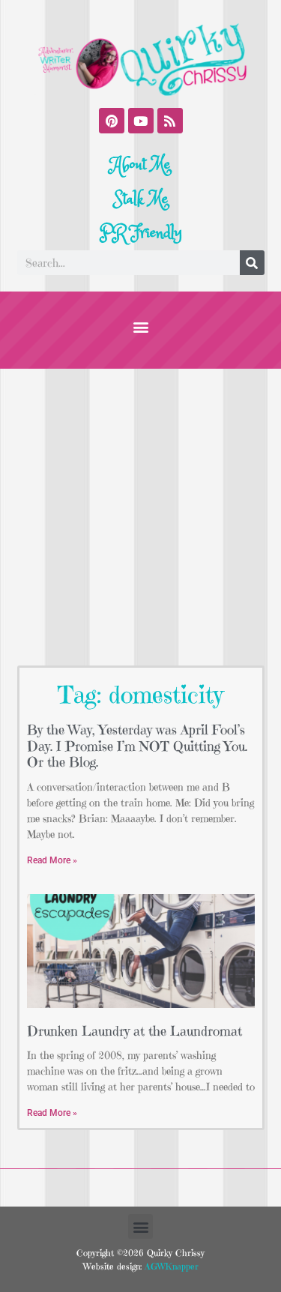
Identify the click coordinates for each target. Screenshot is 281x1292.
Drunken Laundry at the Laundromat (134, 1030)
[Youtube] (141, 120)
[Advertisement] (140, 516)
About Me (140, 164)
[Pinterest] (111, 120)
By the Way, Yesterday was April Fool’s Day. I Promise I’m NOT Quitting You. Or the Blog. (137, 745)
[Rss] (170, 120)
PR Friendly (141, 233)
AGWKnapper (170, 1266)
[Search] (252, 262)
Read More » (52, 860)
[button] (140, 326)
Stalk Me (141, 199)
